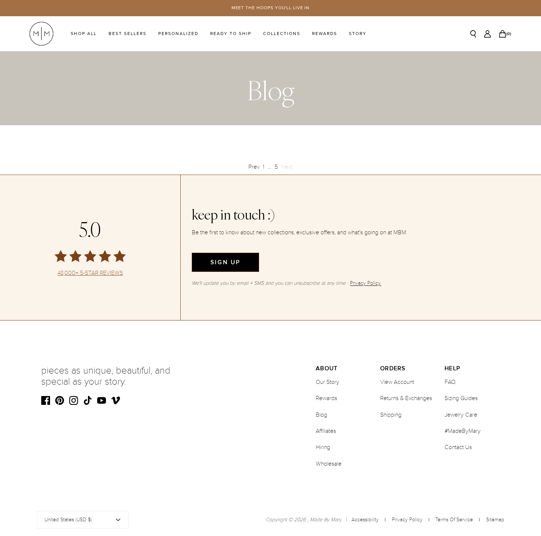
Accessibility (365, 519)
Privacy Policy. (365, 283)
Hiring (323, 447)
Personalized (178, 33)
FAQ (450, 382)
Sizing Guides (461, 398)
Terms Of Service (454, 519)
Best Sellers (127, 33)
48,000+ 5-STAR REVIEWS (90, 273)
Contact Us (458, 447)
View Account (397, 382)
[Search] (473, 34)
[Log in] (487, 34)
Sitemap (495, 519)
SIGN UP (225, 262)
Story (358, 33)
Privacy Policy (407, 519)
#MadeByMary (463, 431)
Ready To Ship (230, 33)
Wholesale (329, 463)
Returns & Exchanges (406, 398)
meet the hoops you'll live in (270, 8)
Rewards (324, 33)
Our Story (327, 382)
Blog (321, 414)
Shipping (391, 414)
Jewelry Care (461, 414)
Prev (254, 167)
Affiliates (326, 431)
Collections (281, 33)
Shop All (84, 33)
